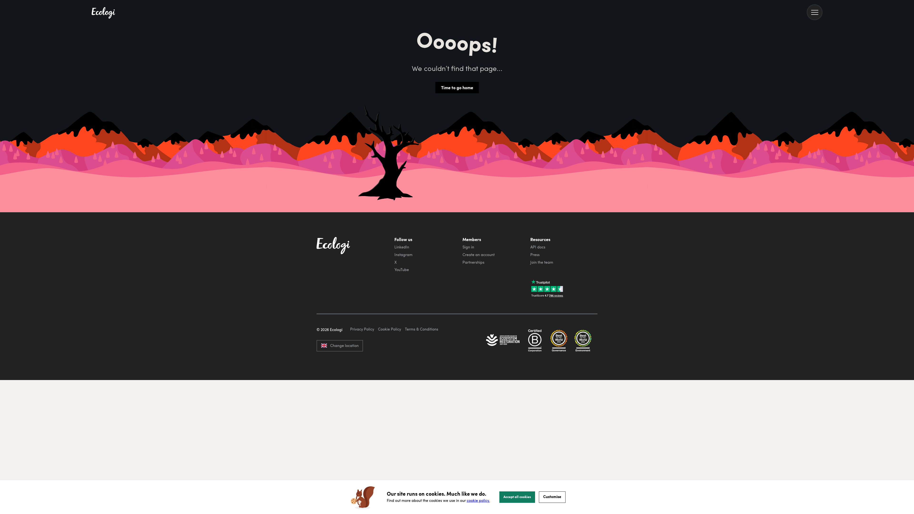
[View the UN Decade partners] (503, 340)
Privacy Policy (362, 329)
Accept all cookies (517, 496)
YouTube (401, 269)
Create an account (478, 254)
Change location (344, 345)
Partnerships (473, 262)
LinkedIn (401, 247)
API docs (537, 247)
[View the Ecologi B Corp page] (535, 340)
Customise (552, 496)
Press (535, 254)
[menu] (815, 12)
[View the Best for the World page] (559, 340)
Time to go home (457, 87)
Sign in (468, 247)
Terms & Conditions (421, 329)
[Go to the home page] (103, 13)
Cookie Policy (389, 329)
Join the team (541, 262)
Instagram (403, 254)
